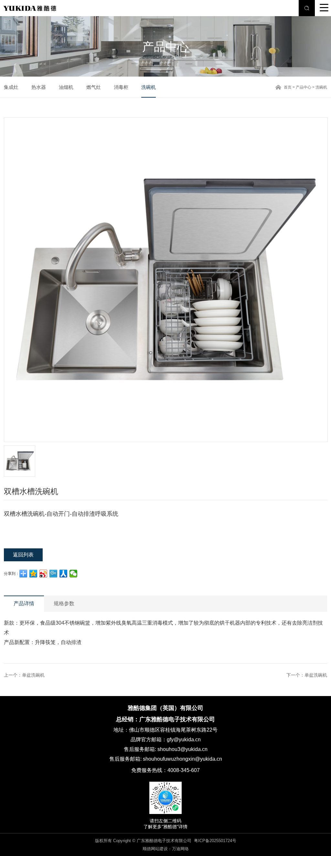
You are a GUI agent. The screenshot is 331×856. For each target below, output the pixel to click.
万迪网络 (180, 848)
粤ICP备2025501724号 (215, 840)
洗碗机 (148, 87)
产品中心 (303, 87)
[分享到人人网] (63, 573)
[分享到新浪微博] (43, 573)
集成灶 (11, 87)
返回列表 (23, 554)
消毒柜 (121, 87)
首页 (288, 87)
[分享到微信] (73, 573)
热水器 (38, 87)
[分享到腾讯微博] (53, 573)
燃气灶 (93, 87)
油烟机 (66, 87)
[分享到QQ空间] (33, 573)
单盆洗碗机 (33, 675)
